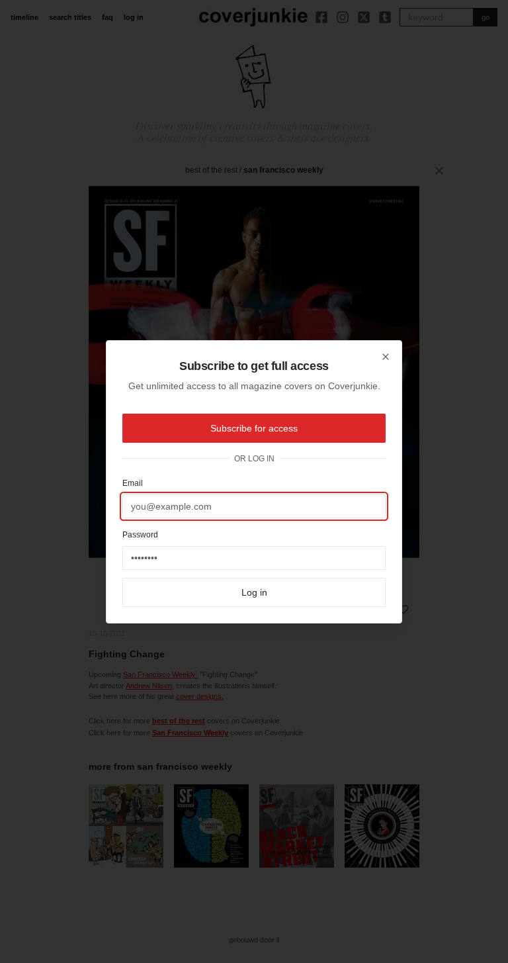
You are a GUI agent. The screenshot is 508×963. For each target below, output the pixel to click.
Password (140, 534)
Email (132, 483)
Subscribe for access (254, 428)
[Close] (385, 356)
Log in (254, 592)
